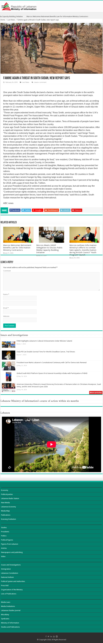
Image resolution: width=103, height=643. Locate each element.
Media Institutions (8, 606)
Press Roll (4, 585)
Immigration (6, 569)
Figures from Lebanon (9, 544)
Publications (5, 515)
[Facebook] (46, 636)
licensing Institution (8, 519)
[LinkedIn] (51, 636)
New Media (5, 503)
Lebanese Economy (8, 507)
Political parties (7, 494)
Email (6, 308)
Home (3, 20)
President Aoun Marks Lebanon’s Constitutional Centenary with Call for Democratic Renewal (52, 362)
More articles (96, 393)
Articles (4, 548)
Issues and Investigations (11, 565)
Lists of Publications (8, 594)
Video (3, 556)
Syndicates (5, 619)
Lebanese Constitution (9, 573)
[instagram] (57, 636)
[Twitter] (48, 636)
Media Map (5, 511)
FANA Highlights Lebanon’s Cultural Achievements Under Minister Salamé (44, 341)
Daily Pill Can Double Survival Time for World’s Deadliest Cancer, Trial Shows (46, 352)
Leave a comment (40, 82)
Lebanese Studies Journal (10, 610)
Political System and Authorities (13, 581)
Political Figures (7, 540)
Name (6, 294)
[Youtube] (54, 636)
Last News (11, 20)
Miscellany (5, 615)
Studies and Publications (10, 627)
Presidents (5, 532)
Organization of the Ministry (12, 590)
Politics (3, 536)
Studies (4, 528)
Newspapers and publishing (12, 552)
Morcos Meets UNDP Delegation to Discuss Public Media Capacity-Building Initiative (49, 249)
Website (6, 316)
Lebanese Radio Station (10, 498)
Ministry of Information (10, 623)
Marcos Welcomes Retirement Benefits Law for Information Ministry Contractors (17, 247)
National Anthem (7, 577)
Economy (4, 490)
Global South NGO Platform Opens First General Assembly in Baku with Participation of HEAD (52, 373)
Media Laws (5, 602)
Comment (7, 271)
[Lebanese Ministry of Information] (51, 6)
